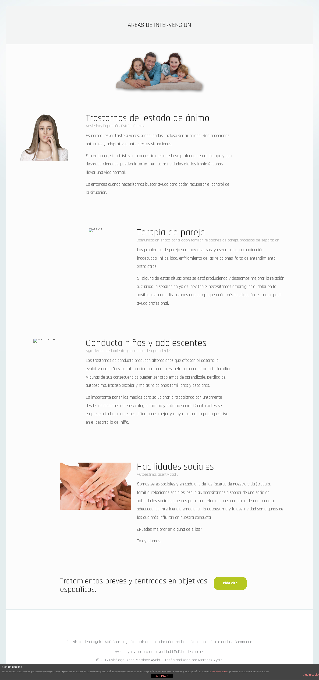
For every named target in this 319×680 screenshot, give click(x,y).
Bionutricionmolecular (148, 642)
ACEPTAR (162, 676)
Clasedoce (199, 642)
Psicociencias (221, 642)
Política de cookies (189, 651)
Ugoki (97, 642)
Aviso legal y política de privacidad (143, 651)
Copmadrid (243, 642)
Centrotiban (178, 642)
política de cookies (219, 671)
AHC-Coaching (116, 642)
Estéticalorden (78, 642)
